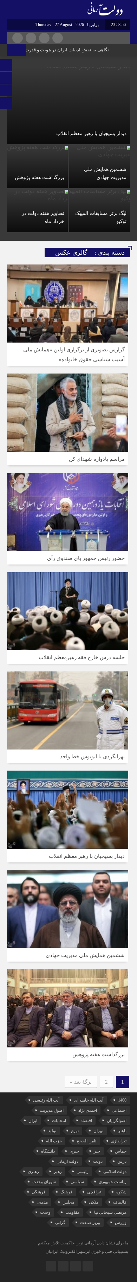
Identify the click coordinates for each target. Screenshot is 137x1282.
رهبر (58, 1171)
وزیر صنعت (90, 1222)
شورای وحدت (44, 1181)
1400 (122, 1100)
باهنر (122, 1130)
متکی (93, 1202)
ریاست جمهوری (112, 1181)
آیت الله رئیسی (46, 1100)
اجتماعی (119, 1110)
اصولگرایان (116, 1120)
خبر (97, 1151)
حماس (120, 1151)
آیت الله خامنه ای (88, 1100)
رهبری (33, 1171)
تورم (75, 1130)
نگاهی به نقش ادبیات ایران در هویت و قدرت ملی (72, 49)
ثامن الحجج (86, 1141)
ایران (32, 1120)
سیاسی (77, 1181)
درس (121, 1161)
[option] (68, 150)
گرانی (60, 1222)
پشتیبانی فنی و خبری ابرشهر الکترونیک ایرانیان (87, 1251)
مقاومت (72, 1212)
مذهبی (42, 1202)
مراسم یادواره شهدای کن (97, 459)
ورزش (120, 1222)
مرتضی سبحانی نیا (110, 1212)
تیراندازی (118, 1141)
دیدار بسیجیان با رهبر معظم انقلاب (91, 133)
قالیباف (119, 1202)
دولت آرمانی (67, 1161)
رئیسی (83, 1171)
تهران (98, 1130)
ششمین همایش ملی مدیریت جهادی (85, 955)
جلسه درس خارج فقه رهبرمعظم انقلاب (82, 657)
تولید (52, 1130)
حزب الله (54, 1141)
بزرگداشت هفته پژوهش (39, 177)
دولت (98, 1161)
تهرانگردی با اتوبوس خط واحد (92, 756)
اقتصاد (86, 1120)
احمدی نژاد (87, 1110)
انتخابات (59, 1120)
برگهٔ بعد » (81, 1082)
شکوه (121, 1191)
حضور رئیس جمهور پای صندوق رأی (86, 558)
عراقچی (94, 1191)
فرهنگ (66, 1191)
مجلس (68, 1202)
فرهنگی (39, 1191)
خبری (74, 1151)
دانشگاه (48, 1151)
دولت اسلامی (114, 1171)
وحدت (45, 1212)
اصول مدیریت (52, 1110)
